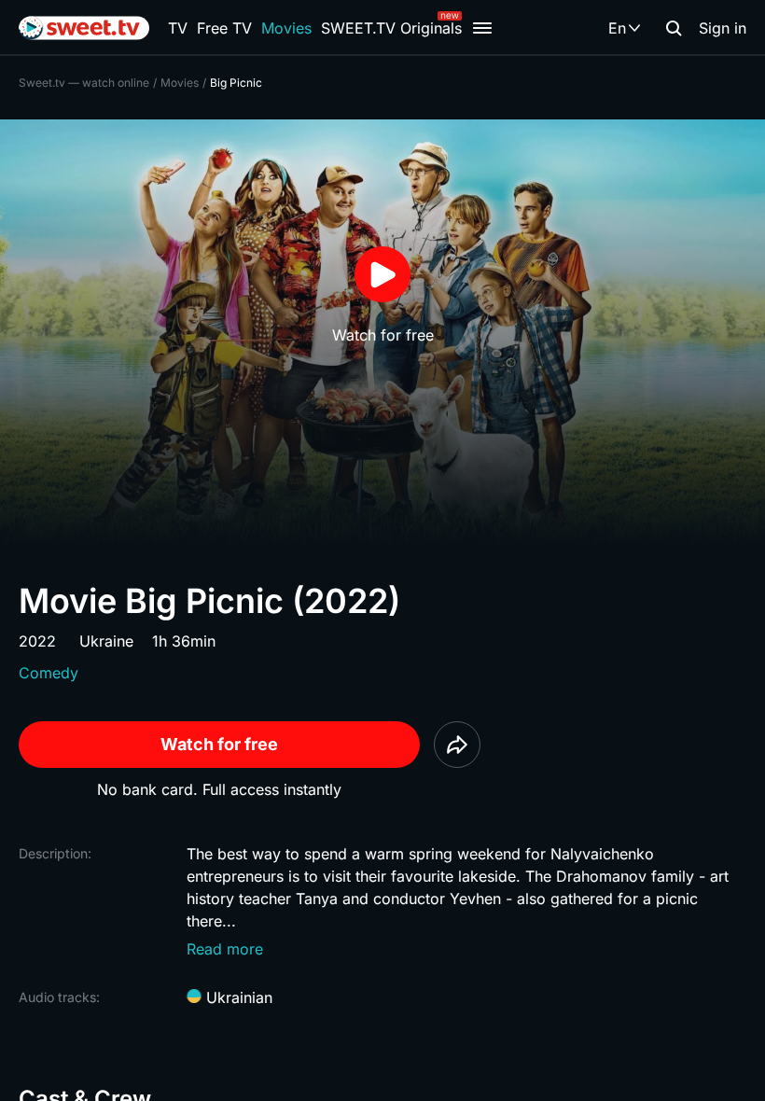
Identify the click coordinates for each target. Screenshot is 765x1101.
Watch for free (219, 744)
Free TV (224, 28)
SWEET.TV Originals (391, 28)
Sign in (722, 28)
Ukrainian (237, 997)
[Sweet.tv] (84, 28)
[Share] (457, 744)
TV (178, 28)
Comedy (48, 672)
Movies (286, 28)
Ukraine (106, 641)
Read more (225, 949)
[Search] (673, 28)
